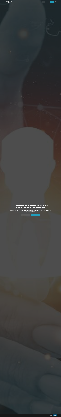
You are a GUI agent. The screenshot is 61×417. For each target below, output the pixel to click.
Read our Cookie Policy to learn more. (14, 415)
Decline (51, 415)
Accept (55, 415)
